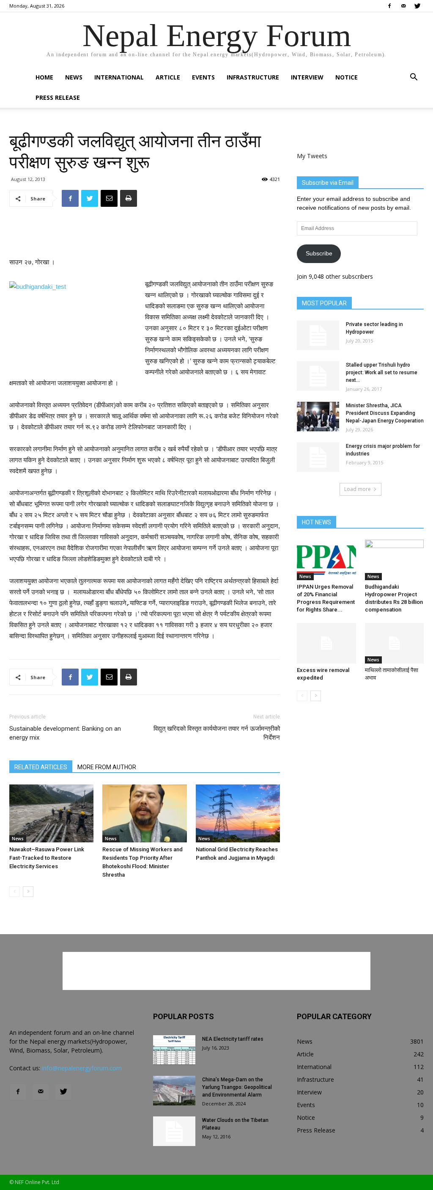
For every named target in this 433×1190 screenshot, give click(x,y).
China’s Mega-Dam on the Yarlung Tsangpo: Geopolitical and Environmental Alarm (237, 1087)
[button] (413, 78)
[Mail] (403, 6)
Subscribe (319, 253)
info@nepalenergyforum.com (82, 1068)
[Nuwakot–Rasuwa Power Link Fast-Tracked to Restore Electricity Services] (51, 813)
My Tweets (312, 156)
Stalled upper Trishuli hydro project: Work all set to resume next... (381, 372)
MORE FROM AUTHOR (106, 767)
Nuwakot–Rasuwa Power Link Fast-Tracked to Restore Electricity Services (46, 857)
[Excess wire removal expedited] (326, 643)
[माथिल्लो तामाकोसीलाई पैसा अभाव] (394, 643)
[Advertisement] (145, 235)
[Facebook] (389, 6)
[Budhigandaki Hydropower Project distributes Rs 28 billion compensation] (394, 560)
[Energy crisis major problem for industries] (318, 457)
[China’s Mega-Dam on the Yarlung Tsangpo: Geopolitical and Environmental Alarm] (174, 1090)
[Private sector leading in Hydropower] (318, 335)
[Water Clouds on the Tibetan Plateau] (174, 1131)
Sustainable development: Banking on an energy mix (65, 733)
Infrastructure (253, 77)
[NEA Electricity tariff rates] (174, 1050)
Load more (357, 489)
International (119, 77)
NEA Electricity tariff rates (232, 1039)
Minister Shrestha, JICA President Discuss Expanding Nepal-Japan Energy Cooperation (385, 413)
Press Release (58, 97)
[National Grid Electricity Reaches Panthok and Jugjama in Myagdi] (238, 813)
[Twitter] (417, 6)
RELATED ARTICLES (40, 767)
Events (203, 77)
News (73, 77)
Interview (307, 77)
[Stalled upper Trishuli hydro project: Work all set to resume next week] (318, 376)
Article (168, 77)
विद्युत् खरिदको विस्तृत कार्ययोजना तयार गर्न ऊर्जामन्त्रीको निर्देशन (216, 733)
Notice (346, 77)
